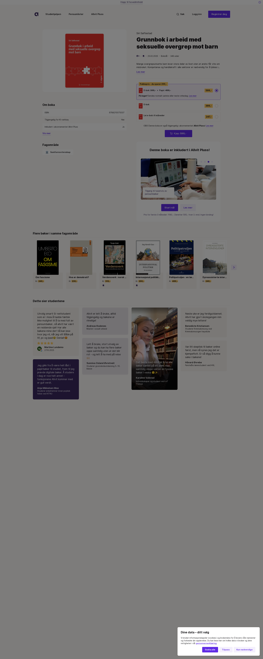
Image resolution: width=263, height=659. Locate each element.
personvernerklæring (206, 643)
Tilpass (226, 649)
